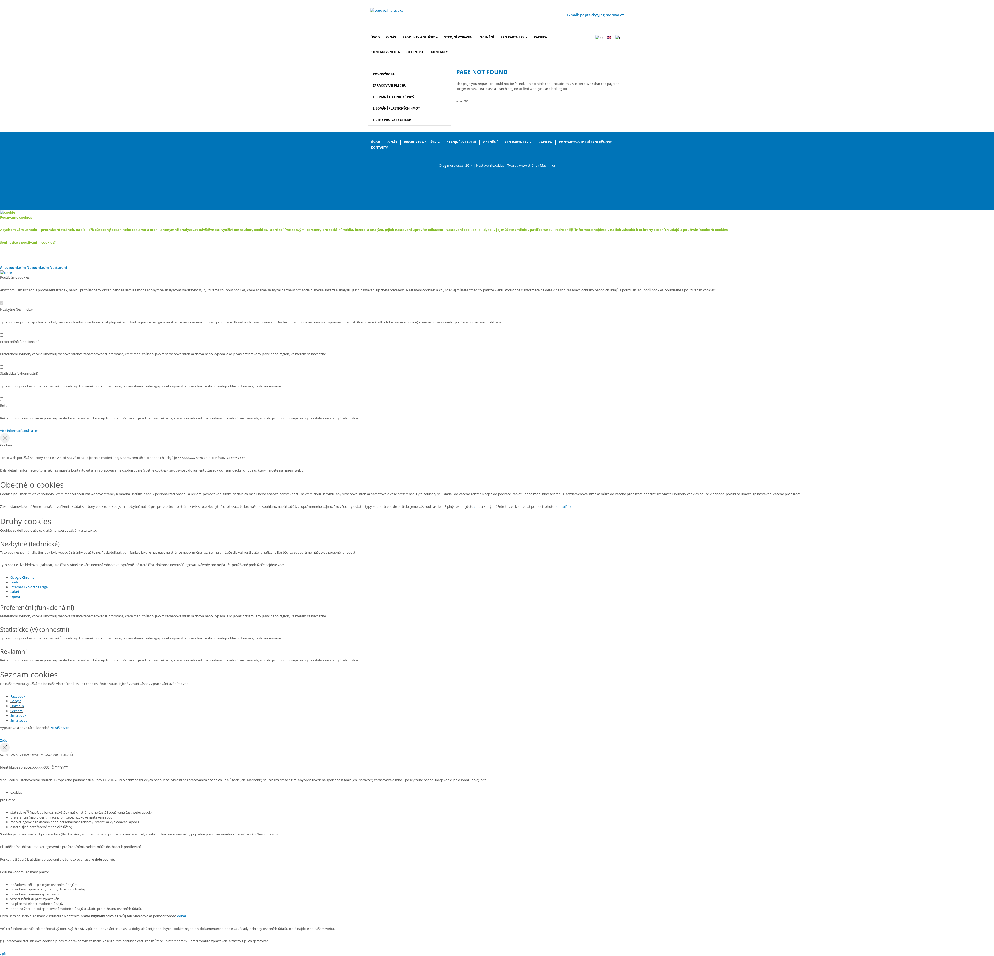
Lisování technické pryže (394, 97)
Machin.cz (547, 165)
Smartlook (18, 715)
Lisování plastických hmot (396, 108)
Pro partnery (512, 37)
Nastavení (58, 267)
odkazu (182, 916)
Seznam (16, 710)
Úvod (375, 37)
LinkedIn (17, 706)
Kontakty (439, 52)
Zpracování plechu (389, 85)
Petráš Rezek (59, 727)
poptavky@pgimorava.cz (602, 14)
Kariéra (540, 37)
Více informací (10, 430)
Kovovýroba (384, 74)
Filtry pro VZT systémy (392, 120)
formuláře (563, 506)
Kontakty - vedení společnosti (398, 52)
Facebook (17, 696)
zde (476, 506)
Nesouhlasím (38, 267)
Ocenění (487, 37)
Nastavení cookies (490, 165)
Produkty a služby (418, 37)
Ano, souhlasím (13, 267)
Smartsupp (18, 720)
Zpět (3, 740)
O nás (391, 37)
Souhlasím (30, 430)
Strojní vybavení (458, 37)
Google (15, 701)
